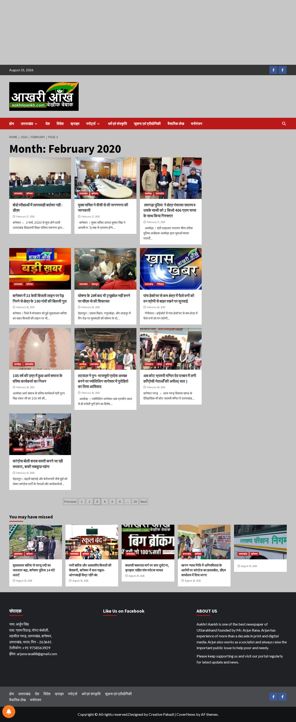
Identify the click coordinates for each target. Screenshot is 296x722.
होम (11, 123)
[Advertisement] (139, 32)
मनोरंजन (196, 123)
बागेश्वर (29, 193)
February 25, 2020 (25, 472)
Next (144, 501)
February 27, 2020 (25, 216)
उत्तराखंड (27, 123)
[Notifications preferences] (8, 711)
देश (48, 123)
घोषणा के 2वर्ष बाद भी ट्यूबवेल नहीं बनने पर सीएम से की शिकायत (104, 298)
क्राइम (75, 123)
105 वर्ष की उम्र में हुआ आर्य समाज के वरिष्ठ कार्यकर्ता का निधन (37, 378)
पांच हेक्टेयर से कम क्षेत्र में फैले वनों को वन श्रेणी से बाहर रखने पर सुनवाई (168, 298)
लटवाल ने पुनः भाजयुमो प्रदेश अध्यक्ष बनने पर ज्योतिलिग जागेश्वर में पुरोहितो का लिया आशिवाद (103, 381)
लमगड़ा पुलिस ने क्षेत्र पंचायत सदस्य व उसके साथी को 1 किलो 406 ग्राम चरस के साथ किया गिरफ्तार (169, 210)
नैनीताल (160, 284)
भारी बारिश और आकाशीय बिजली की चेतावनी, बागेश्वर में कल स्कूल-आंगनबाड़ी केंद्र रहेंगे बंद (90, 570)
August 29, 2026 (137, 575)
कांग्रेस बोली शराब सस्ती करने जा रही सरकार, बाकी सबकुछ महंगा (38, 464)
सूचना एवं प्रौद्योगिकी (147, 123)
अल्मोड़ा (148, 193)
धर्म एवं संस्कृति (117, 123)
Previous (70, 501)
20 (135, 501)
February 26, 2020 (25, 307)
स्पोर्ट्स (91, 123)
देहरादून (95, 284)
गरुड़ (159, 364)
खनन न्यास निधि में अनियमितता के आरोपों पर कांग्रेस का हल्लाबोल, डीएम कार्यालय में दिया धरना (203, 570)
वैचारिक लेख (176, 123)
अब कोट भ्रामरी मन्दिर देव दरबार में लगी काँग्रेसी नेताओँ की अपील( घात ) (169, 378)
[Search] (284, 123)
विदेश (60, 123)
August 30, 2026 (24, 580)
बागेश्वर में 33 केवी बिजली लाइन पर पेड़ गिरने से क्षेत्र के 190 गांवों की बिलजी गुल (40, 298)
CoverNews (185, 714)
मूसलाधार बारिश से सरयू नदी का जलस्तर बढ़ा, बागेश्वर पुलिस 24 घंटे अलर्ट (34, 570)
